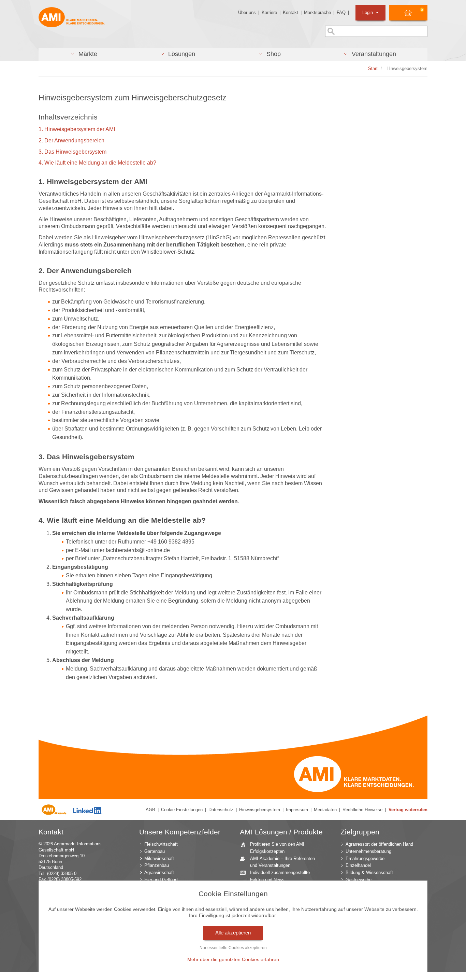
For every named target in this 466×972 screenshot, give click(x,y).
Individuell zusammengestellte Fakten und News (280, 876)
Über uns (247, 12)
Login (368, 12)
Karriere (269, 12)
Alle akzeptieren (233, 932)
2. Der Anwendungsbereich (71, 140)
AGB (150, 809)
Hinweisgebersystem (259, 809)
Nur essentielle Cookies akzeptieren (233, 947)
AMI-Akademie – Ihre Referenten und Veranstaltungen (282, 862)
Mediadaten (325, 809)
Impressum (297, 809)
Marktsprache (317, 12)
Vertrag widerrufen (408, 809)
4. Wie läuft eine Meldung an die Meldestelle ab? (97, 163)
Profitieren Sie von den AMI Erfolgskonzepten (277, 848)
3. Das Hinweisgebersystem (72, 152)
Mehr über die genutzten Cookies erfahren (233, 959)
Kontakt (290, 12)
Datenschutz (220, 809)
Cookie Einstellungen (182, 809)
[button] (84, 54)
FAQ (341, 12)
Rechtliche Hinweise (362, 809)
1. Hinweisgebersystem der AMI (77, 129)
